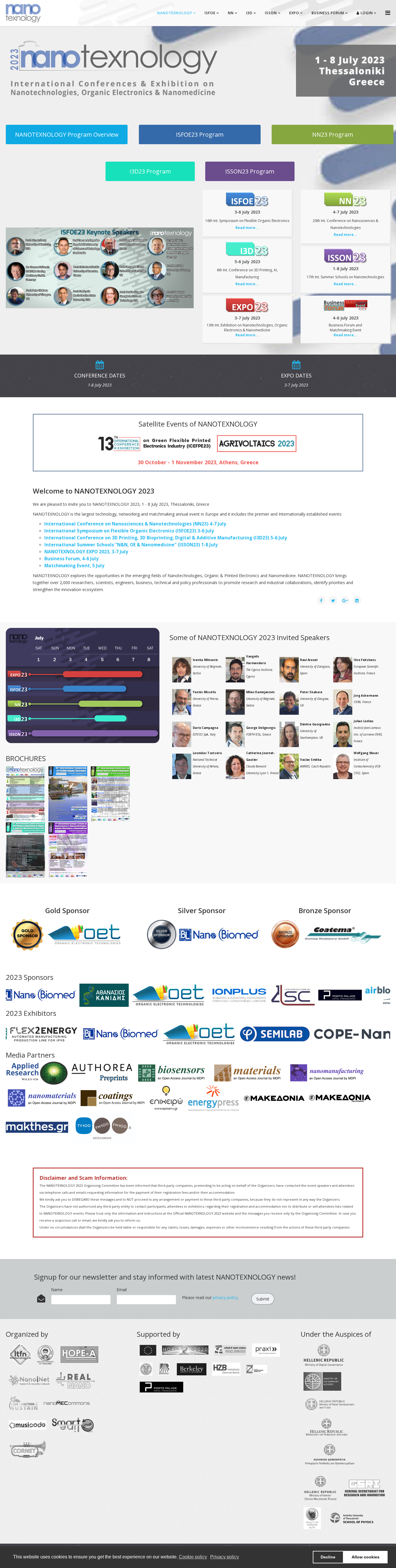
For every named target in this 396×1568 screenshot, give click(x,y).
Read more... (247, 227)
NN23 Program (332, 134)
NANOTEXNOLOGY (174, 12)
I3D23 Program (150, 171)
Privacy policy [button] (224, 1556)
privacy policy (225, 1297)
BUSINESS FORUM (328, 12)
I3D (249, 12)
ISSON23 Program (249, 171)
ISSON (271, 12)
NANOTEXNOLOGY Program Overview (67, 134)
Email (122, 1289)
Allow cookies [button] (365, 1557)
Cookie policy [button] (193, 1556)
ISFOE (210, 12)
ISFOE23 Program (200, 134)
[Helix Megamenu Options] (387, 12)
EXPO (294, 12)
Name (57, 1289)
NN (231, 12)
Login (366, 12)
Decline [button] (328, 1557)
